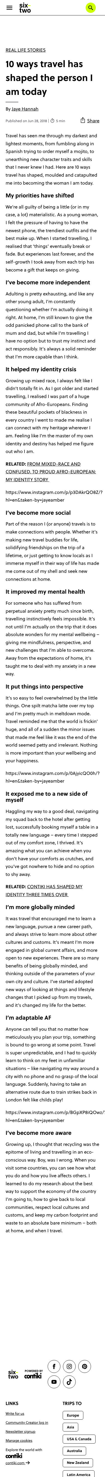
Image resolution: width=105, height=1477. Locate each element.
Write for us (15, 1413)
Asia (70, 1427)
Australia (74, 1450)
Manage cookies (19, 1440)
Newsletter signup (20, 1431)
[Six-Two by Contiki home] (25, 8)
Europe (73, 1415)
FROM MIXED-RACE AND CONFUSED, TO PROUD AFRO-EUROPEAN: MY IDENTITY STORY (51, 472)
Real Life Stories (26, 50)
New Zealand (78, 1462)
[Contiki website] (33, 1374)
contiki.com (15, 1462)
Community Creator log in (27, 1422)
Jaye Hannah (25, 109)
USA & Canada (79, 1439)
